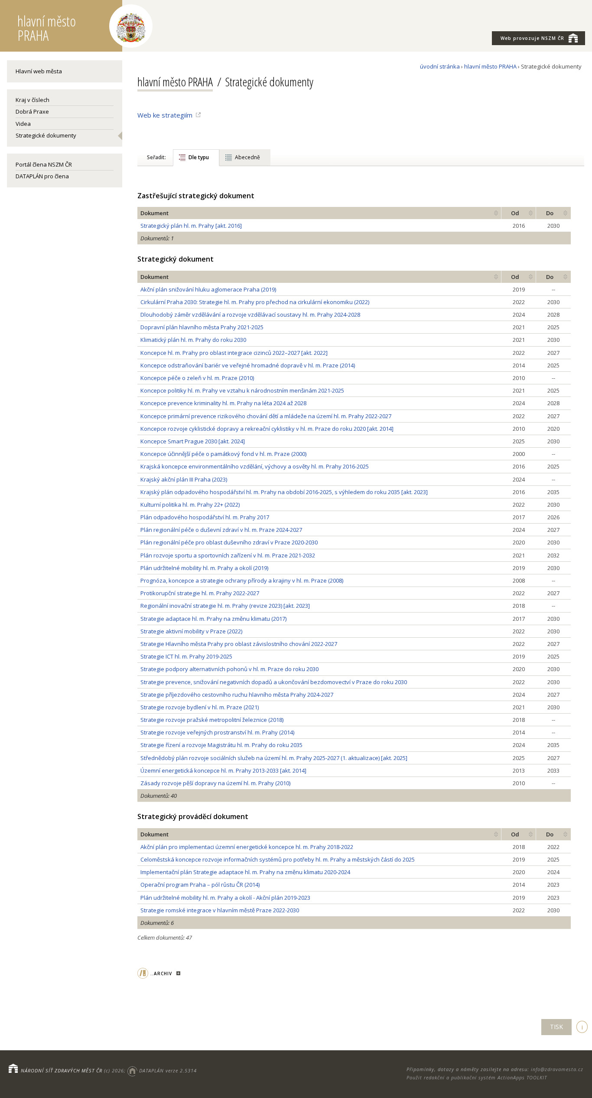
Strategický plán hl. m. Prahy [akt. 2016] (191, 225)
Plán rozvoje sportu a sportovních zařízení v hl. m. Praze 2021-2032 (227, 555)
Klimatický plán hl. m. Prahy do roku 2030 (193, 340)
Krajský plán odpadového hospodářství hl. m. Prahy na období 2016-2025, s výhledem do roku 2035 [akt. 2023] (284, 492)
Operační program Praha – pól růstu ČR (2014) (200, 884)
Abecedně (247, 157)
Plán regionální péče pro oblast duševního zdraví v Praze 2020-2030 (229, 542)
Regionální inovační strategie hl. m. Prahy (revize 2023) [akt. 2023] (225, 606)
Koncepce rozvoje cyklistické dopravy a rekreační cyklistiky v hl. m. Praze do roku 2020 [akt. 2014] (267, 429)
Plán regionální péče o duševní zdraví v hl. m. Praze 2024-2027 (221, 530)
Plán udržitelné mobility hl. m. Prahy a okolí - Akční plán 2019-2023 (225, 897)
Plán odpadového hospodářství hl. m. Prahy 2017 (204, 517)
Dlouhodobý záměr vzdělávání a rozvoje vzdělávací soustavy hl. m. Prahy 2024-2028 (250, 314)
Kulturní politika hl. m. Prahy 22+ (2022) (190, 504)
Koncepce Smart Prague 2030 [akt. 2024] (192, 441)
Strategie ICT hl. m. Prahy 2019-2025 (186, 656)
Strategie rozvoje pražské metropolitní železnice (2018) (211, 720)
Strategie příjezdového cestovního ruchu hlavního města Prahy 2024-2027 (236, 694)
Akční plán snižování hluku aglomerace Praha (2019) (208, 289)
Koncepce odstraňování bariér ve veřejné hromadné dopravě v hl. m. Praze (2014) (247, 365)
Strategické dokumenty (46, 135)
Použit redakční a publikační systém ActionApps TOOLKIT (477, 1077)
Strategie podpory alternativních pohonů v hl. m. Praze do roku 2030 (229, 669)
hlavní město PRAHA (490, 66)
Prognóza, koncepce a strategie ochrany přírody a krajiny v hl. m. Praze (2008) (241, 580)
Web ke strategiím (164, 115)
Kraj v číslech (32, 100)
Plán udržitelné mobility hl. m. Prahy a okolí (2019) (204, 568)
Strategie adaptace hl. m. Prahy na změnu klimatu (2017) (213, 619)
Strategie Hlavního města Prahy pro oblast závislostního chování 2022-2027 (238, 644)
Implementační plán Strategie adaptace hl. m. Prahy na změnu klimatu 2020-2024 (245, 872)
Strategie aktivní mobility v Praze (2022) (191, 631)
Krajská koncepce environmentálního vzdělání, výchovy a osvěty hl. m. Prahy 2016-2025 (254, 466)
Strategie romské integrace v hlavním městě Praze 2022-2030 (219, 910)
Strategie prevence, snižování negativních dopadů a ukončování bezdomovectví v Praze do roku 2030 (273, 682)
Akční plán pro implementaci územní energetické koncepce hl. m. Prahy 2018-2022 (246, 847)
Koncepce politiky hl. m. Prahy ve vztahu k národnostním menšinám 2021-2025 (242, 390)
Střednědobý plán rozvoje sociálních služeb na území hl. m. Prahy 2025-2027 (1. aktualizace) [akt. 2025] (273, 758)
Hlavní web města (39, 71)
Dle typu (199, 157)
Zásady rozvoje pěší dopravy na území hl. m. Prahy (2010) (215, 783)
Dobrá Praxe (32, 111)
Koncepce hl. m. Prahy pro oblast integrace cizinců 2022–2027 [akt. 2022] (234, 353)
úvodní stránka (440, 66)
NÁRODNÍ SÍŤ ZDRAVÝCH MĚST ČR (61, 1070)
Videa (23, 124)
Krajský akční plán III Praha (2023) (183, 479)
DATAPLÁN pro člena (42, 176)
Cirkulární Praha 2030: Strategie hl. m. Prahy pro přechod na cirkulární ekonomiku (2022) (254, 302)
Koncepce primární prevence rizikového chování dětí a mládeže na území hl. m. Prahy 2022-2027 (265, 416)
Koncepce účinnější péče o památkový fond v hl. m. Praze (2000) (223, 454)
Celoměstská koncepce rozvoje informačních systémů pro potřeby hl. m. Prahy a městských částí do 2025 (277, 859)
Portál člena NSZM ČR (44, 164)
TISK (556, 1027)
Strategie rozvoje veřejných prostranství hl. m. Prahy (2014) (217, 732)
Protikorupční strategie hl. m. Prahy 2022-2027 (199, 593)
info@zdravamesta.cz (557, 1069)
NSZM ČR (532, 38)
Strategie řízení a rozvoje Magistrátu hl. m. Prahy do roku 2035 (221, 745)
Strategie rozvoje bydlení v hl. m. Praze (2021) (199, 707)
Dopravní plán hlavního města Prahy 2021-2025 (201, 327)
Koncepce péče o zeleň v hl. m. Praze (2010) (197, 378)
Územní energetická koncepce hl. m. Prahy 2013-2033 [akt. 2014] (223, 770)
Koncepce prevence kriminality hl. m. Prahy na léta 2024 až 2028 (223, 403)
